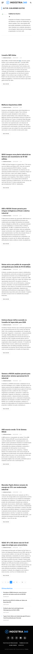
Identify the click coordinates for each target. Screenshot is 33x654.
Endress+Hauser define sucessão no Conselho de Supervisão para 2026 (14, 321)
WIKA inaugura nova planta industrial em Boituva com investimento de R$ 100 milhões (16, 156)
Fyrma (26, 649)
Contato (21, 645)
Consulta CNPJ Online (9, 55)
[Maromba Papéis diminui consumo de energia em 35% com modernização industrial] (16, 475)
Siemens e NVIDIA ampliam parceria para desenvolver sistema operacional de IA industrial (16, 375)
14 (22, 582)
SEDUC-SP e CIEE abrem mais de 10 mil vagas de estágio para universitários (15, 543)
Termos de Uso (23, 643)
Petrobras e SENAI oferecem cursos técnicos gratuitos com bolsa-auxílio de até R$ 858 (14, 593)
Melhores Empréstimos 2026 (12, 104)
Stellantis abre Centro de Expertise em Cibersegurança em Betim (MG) (13, 609)
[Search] (30, 2)
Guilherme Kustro (14, 14)
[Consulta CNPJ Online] (16, 46)
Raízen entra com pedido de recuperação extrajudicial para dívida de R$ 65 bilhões (16, 265)
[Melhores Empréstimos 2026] (16, 95)
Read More (6, 84)
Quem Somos (13, 645)
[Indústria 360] (16, 2)
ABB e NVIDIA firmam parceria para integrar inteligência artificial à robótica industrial (16, 210)
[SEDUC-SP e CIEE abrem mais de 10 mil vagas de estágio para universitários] (16, 533)
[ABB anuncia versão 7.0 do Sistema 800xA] (16, 420)
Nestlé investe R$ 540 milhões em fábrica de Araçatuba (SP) (15, 601)
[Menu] (3, 2)
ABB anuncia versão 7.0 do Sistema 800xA (14, 430)
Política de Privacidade (10, 643)
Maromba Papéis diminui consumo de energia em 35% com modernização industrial (15, 487)
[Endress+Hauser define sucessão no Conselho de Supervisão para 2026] (16, 310)
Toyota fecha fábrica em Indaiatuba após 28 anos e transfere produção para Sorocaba (16, 617)
